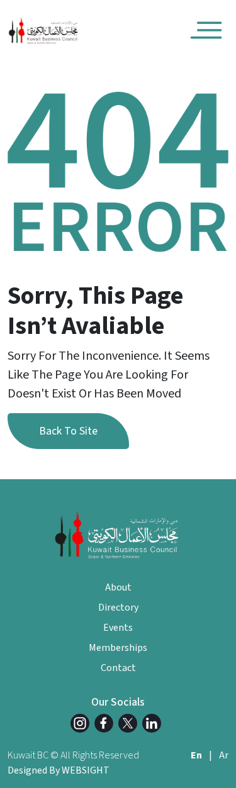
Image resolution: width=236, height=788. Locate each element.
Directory (118, 607)
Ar (223, 755)
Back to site (68, 431)
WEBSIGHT (86, 770)
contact (118, 668)
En (196, 755)
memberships (118, 648)
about (118, 587)
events (118, 628)
